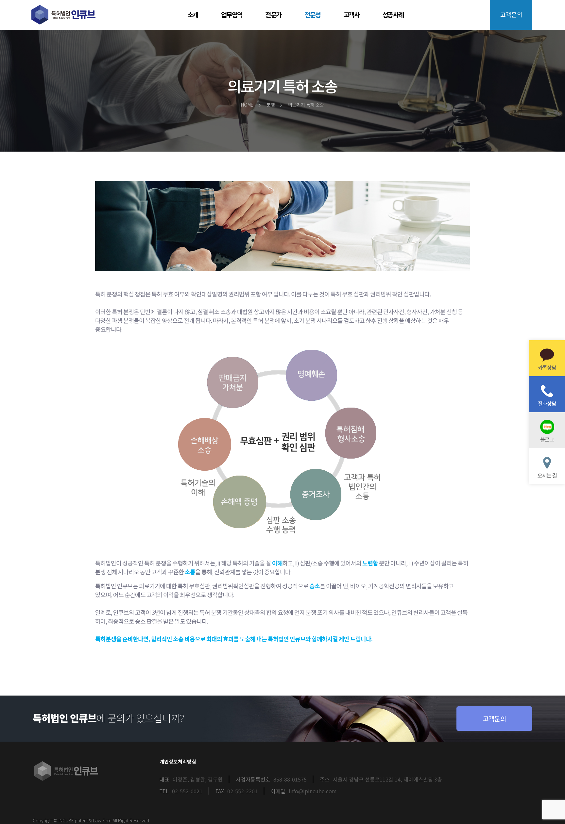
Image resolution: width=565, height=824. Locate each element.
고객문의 (511, 14)
